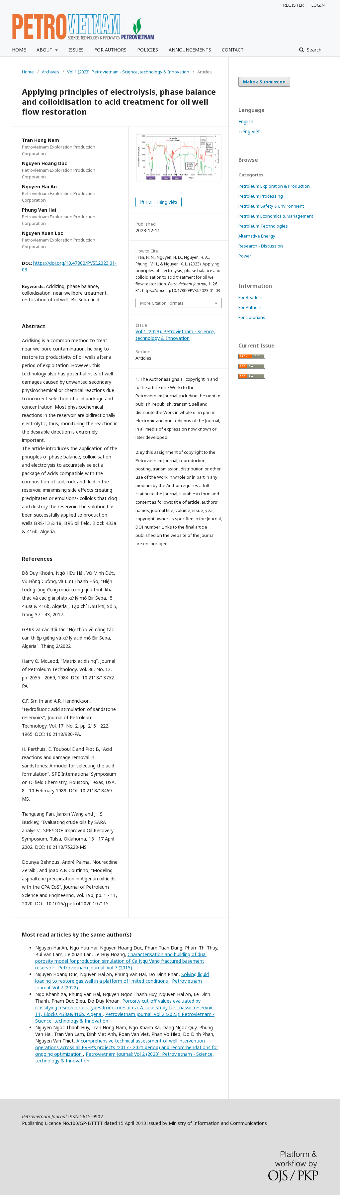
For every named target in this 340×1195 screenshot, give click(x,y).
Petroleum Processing (260, 196)
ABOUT (45, 50)
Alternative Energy (256, 236)
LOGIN (318, 5)
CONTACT (233, 50)
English (245, 121)
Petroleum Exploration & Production (274, 186)
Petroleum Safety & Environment (271, 206)
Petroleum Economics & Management (275, 216)
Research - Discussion (260, 246)
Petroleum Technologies (263, 226)
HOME (19, 50)
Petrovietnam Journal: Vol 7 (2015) (95, 967)
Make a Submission (264, 82)
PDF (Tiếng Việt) (161, 202)
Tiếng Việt (249, 131)
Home (28, 72)
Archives (50, 72)
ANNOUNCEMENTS (190, 50)
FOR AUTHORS (110, 50)
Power (244, 256)
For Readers (250, 297)
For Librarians (251, 317)
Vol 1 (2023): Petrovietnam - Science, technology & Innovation (128, 72)
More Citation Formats (162, 303)
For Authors (250, 307)
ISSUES (76, 50)
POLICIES (147, 50)
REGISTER (293, 5)
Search (313, 50)
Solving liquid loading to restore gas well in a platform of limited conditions (122, 977)
